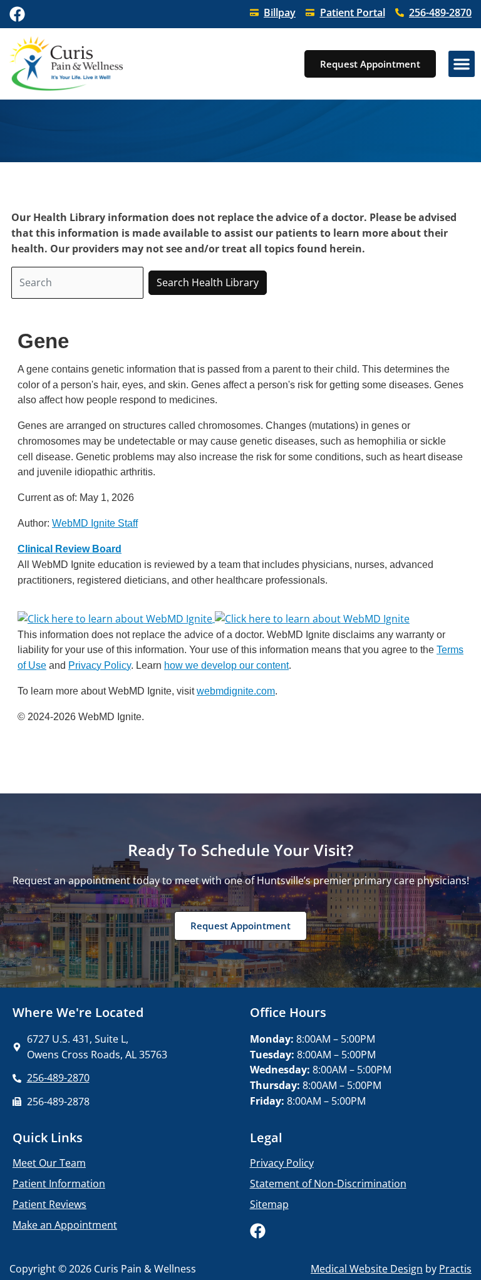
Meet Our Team (49, 1163)
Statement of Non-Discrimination (328, 1183)
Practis (455, 1268)
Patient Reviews (49, 1204)
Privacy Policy (99, 665)
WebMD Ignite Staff (95, 523)
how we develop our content (226, 665)
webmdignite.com (236, 690)
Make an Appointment (65, 1225)
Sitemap (269, 1204)
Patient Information (59, 1183)
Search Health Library (208, 282)
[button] (461, 64)
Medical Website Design (367, 1268)
